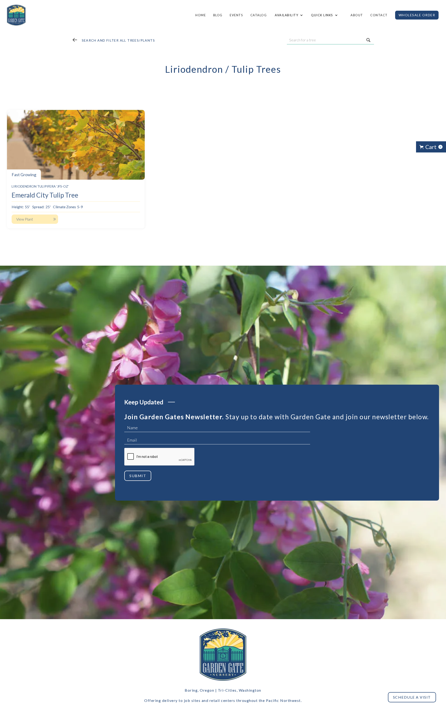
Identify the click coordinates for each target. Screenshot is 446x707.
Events (236, 15)
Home (200, 15)
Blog (218, 15)
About (357, 15)
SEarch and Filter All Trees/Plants (118, 40)
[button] (288, 15)
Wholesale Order (417, 15)
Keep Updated (143, 402)
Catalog (258, 15)
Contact (379, 15)
